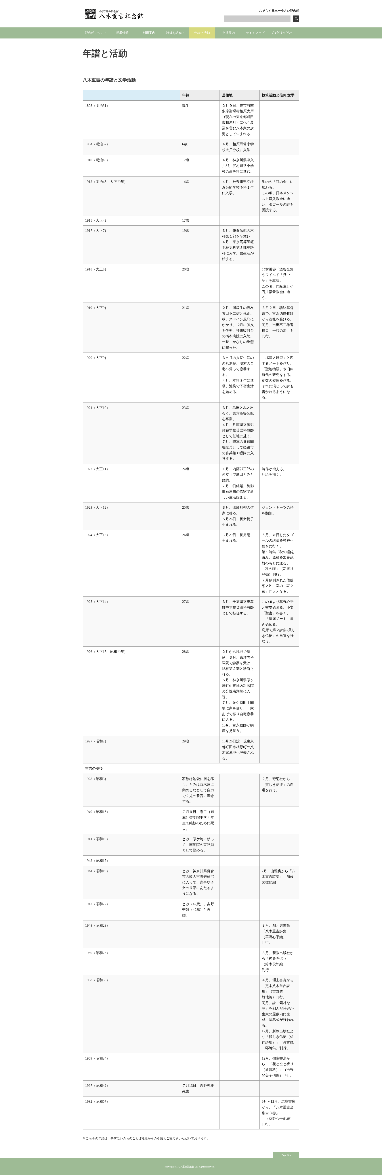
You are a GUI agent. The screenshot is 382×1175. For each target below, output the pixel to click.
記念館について (96, 33)
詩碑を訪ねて (175, 33)
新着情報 (122, 33)
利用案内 (149, 33)
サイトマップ (255, 33)
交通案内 (228, 33)
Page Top (286, 1155)
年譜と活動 (202, 33)
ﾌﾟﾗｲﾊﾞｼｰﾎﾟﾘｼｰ (282, 33)
